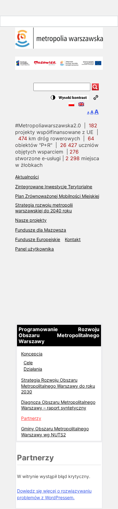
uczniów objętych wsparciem (56, 148)
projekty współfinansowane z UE (56, 128)
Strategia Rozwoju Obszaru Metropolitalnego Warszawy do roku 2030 (58, 385)
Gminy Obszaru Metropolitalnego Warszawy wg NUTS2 (55, 431)
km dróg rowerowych (49, 138)
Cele (28, 362)
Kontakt (73, 239)
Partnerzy (31, 418)
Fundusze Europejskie (37, 239)
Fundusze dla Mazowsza (40, 230)
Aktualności (27, 176)
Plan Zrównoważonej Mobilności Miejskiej (57, 196)
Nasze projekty (31, 220)
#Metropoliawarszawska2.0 (48, 125)
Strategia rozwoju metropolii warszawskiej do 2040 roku (44, 207)
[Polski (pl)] (71, 104)
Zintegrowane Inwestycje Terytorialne (53, 186)
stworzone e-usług (47, 154)
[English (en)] (81, 104)
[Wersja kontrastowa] (70, 97)
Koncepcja (31, 353)
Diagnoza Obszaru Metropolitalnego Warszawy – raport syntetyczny (58, 404)
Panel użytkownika (34, 248)
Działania (33, 369)
